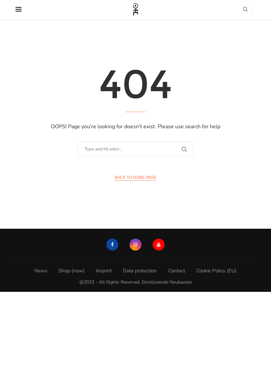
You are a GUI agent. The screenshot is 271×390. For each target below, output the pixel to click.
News (40, 270)
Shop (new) (71, 270)
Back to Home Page (135, 177)
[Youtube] (159, 245)
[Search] (245, 10)
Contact (176, 270)
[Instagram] (135, 245)
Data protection (140, 270)
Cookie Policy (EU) (216, 270)
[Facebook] (112, 245)
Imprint (104, 270)
